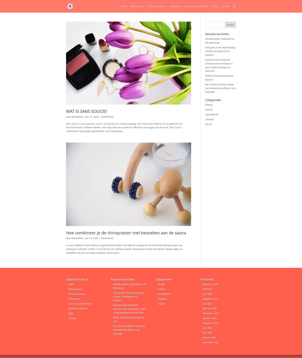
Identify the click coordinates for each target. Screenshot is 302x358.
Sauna (208, 124)
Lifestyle (209, 119)
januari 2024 (209, 337)
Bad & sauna (137, 6)
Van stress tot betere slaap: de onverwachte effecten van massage (220, 88)
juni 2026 (207, 293)
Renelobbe (77, 116)
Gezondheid (107, 116)
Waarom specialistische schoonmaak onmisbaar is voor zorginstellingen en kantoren (129, 309)
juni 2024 (207, 327)
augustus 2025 (210, 298)
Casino (208, 109)
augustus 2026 (210, 284)
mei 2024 (207, 332)
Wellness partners (77, 308)
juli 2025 (207, 303)
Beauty (209, 104)
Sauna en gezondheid (196, 6)
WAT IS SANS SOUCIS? (86, 111)
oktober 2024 (209, 318)
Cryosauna (175, 6)
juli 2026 (207, 289)
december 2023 (211, 342)
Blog (214, 6)
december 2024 (211, 313)
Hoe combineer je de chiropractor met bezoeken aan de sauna (126, 233)
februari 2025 (210, 308)
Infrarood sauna (156, 6)
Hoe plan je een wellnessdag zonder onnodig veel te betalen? (220, 51)
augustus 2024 (210, 322)
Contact (225, 6)
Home (123, 6)
